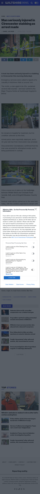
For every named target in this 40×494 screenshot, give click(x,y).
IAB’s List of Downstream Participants (22, 237)
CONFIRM (11, 277)
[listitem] (20, 243)
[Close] (36, 210)
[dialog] (20, 247)
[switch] (32, 247)
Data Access (20, 284)
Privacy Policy (31, 284)
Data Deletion (9, 284)
